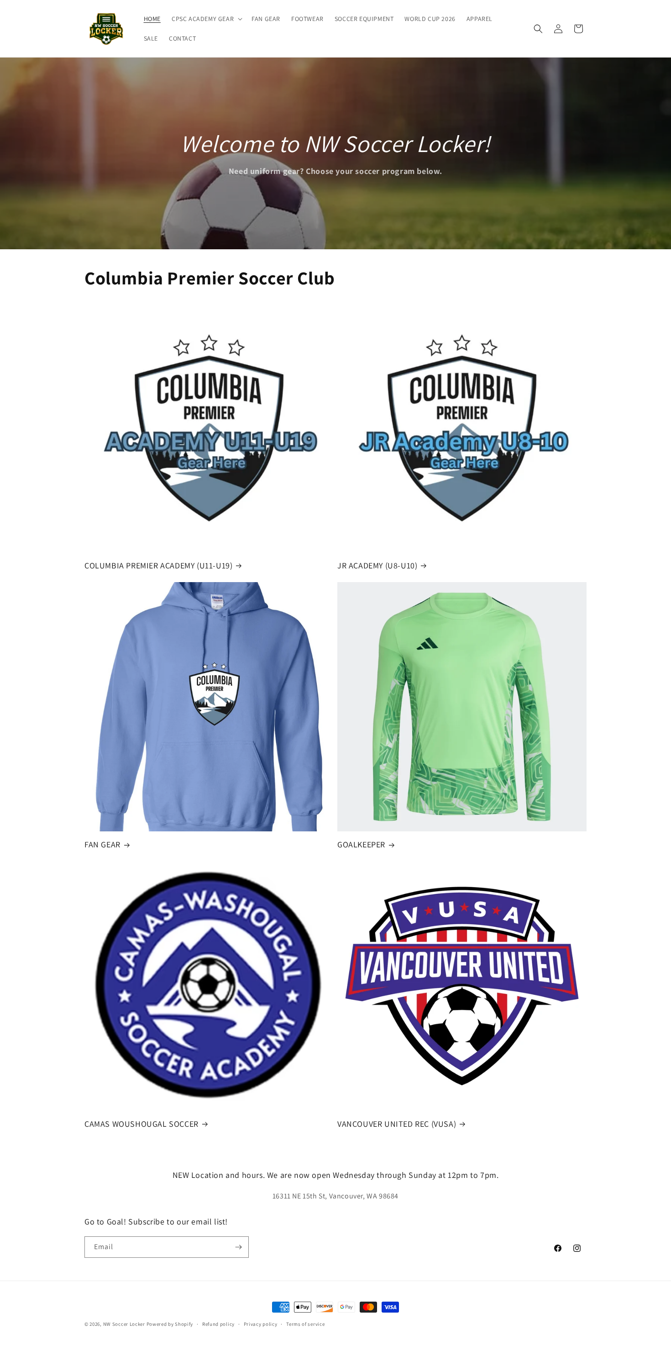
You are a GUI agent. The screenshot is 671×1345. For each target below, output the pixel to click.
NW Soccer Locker (124, 1324)
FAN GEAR (102, 844)
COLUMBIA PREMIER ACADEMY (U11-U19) (158, 565)
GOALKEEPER (361, 844)
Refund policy (218, 1324)
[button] (206, 18)
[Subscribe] (238, 1247)
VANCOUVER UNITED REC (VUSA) (396, 1124)
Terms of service (305, 1324)
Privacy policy (261, 1324)
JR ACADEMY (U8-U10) (377, 565)
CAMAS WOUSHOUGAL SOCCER (141, 1124)
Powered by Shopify (170, 1324)
